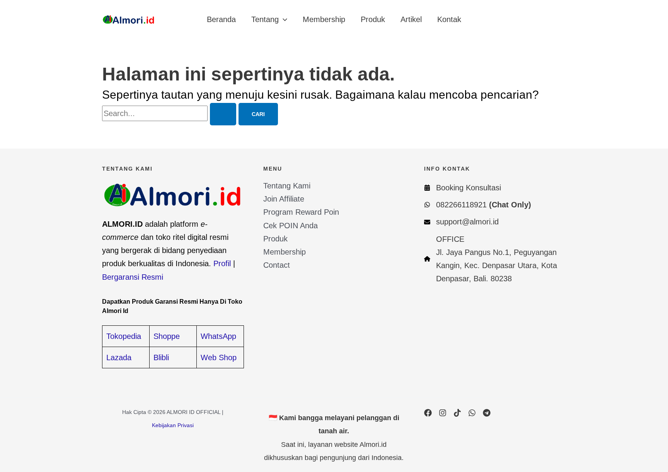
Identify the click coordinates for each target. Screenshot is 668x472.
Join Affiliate (283, 199)
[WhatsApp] (472, 413)
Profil (222, 263)
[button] (283, 19)
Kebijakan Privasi (173, 425)
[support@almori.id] (461, 221)
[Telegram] (487, 413)
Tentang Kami (286, 185)
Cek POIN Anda (290, 225)
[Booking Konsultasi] (462, 187)
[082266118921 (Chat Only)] (477, 204)
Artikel (411, 19)
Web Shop (219, 357)
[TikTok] (457, 413)
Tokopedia (123, 336)
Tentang (265, 19)
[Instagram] (442, 413)
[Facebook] (428, 413)
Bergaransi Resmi (132, 277)
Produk (373, 19)
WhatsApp (218, 336)
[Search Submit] (223, 114)
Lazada (118, 357)
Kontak (449, 19)
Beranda (221, 19)
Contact (276, 265)
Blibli (161, 357)
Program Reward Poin (301, 212)
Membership (324, 19)
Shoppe (166, 336)
